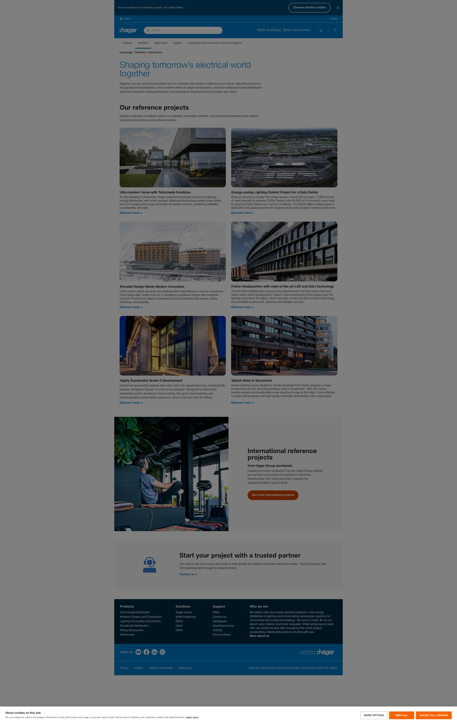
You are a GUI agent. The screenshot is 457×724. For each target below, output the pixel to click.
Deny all (401, 715)
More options (374, 715)
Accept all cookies (434, 715)
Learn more (192, 717)
